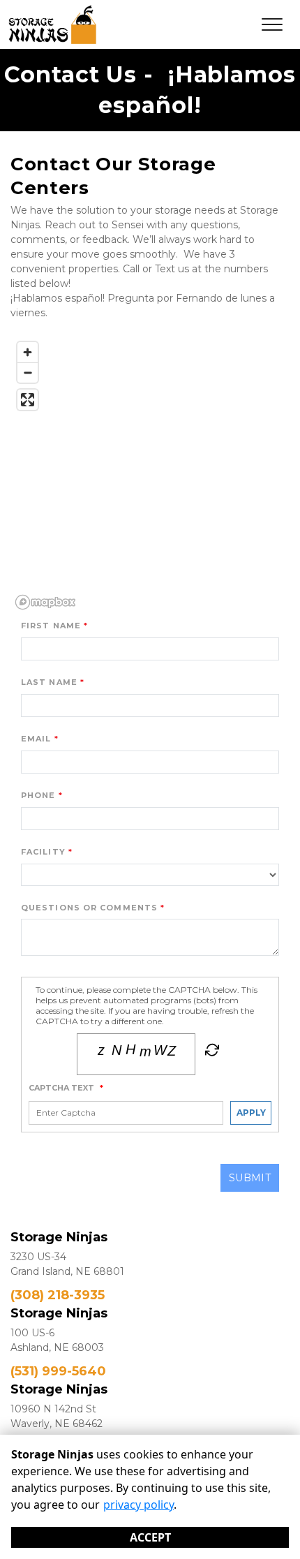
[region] (150, 474)
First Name (51, 625)
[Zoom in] (27, 352)
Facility (43, 852)
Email (36, 739)
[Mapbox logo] (45, 602)
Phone (38, 795)
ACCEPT (150, 1537)
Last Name (49, 682)
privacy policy (138, 1504)
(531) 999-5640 (58, 1371)
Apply (251, 1112)
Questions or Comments (89, 908)
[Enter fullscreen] (27, 400)
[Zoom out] (27, 372)
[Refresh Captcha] (210, 1053)
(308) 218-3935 (57, 1295)
